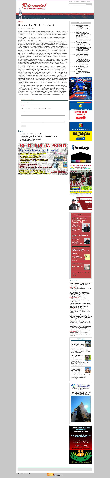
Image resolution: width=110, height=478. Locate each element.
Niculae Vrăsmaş (32, 28)
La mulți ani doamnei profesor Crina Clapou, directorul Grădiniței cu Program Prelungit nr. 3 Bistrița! (77, 338)
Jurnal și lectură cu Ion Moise (79, 245)
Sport (58, 14)
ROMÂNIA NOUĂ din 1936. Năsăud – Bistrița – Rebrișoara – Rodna (83, 72)
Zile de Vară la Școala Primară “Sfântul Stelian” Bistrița (83, 53)
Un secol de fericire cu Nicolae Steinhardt (30, 139)
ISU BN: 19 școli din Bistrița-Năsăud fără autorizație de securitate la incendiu (82, 55)
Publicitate (76, 1)
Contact (89, 1)
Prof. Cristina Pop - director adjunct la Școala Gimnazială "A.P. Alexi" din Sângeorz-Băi (79, 278)
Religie (70, 14)
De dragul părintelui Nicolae (27, 140)
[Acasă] (34, 6)
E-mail (22, 105)
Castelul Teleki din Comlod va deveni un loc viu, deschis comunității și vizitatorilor (82, 64)
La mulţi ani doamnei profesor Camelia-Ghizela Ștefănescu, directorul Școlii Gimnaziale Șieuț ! (76, 364)
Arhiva (70, 1)
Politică (43, 14)
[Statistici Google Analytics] (58, 468)
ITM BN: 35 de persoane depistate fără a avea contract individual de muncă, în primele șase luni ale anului (83, 44)
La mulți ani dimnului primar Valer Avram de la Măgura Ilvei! (77, 350)
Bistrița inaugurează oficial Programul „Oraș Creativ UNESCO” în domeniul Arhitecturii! (82, 68)
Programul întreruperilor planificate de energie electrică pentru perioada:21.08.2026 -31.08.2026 (81, 387)
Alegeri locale (86, 14)
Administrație (34, 14)
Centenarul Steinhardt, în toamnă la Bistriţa (31, 133)
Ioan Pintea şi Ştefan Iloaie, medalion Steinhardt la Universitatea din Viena (38, 135)
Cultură (77, 14)
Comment (23, 114)
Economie (51, 14)
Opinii (64, 14)
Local (25, 14)
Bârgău (20, 21)
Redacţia (83, 1)
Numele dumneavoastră (26, 102)
